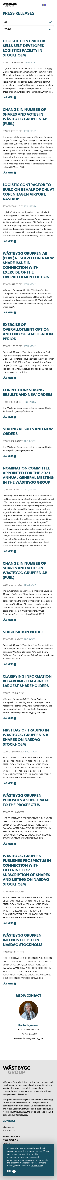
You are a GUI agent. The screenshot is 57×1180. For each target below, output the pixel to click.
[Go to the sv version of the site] (44, 5)
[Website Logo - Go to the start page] (10, 5)
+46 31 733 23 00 (10, 1130)
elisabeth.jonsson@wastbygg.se (28, 1038)
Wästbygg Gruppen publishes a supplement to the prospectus (26, 800)
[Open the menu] (52, 5)
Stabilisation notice (23, 632)
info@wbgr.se (8, 1127)
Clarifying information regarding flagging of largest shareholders (27, 681)
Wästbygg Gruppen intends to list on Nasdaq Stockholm (22, 940)
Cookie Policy (37, 1166)
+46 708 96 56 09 (28, 1034)
